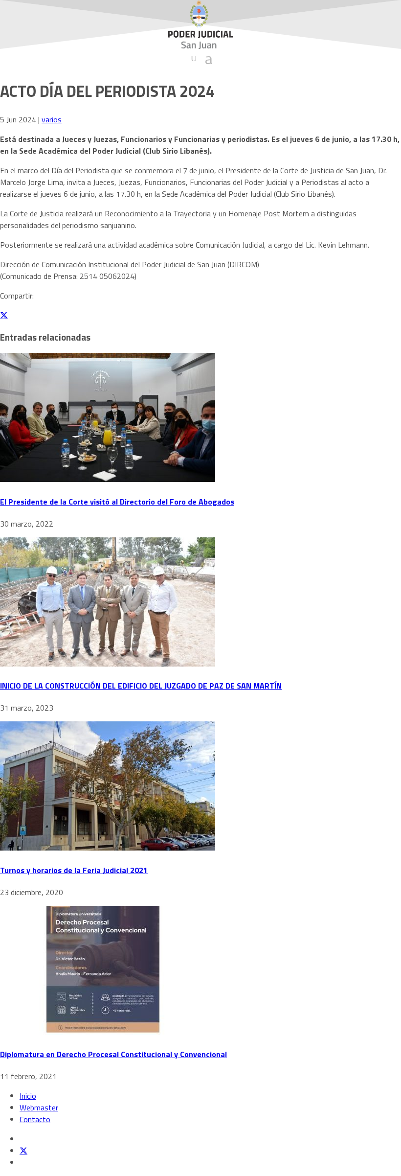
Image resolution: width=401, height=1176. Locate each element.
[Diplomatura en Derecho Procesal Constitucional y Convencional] (102, 1032)
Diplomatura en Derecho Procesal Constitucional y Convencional (113, 1054)
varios (52, 119)
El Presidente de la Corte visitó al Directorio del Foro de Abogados (117, 501)
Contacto (35, 1119)
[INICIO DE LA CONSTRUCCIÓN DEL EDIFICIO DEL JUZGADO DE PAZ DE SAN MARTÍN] (107, 663)
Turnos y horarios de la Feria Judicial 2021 (74, 870)
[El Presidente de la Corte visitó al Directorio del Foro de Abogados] (107, 479)
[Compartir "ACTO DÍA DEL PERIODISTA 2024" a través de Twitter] (4, 315)
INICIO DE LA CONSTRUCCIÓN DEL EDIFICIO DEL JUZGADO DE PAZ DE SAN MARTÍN (141, 686)
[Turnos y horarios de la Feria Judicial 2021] (107, 847)
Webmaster (39, 1107)
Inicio (28, 1096)
